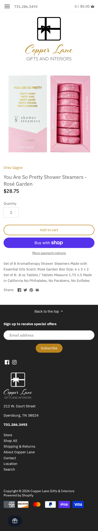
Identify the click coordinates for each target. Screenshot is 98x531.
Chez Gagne (13, 167)
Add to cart (49, 230)
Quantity (10, 203)
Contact (10, 458)
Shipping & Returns (19, 446)
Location (10, 463)
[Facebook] (7, 362)
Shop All (10, 440)
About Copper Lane (19, 452)
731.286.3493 (26, 6)
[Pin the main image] (31, 289)
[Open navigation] (7, 6)
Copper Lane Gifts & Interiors (52, 491)
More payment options (49, 253)
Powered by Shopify (18, 495)
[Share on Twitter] (25, 289)
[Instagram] (14, 362)
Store (8, 435)
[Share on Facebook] (19, 289)
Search (9, 469)
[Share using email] (37, 289)
